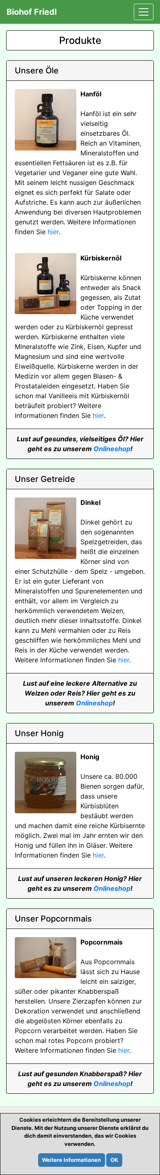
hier (53, 232)
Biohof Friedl (32, 12)
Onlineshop (112, 449)
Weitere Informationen (71, 1160)
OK (114, 1160)
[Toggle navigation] (143, 12)
